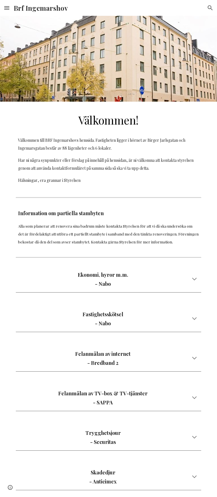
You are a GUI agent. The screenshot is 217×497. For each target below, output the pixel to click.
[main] (108, 120)
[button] (7, 8)
